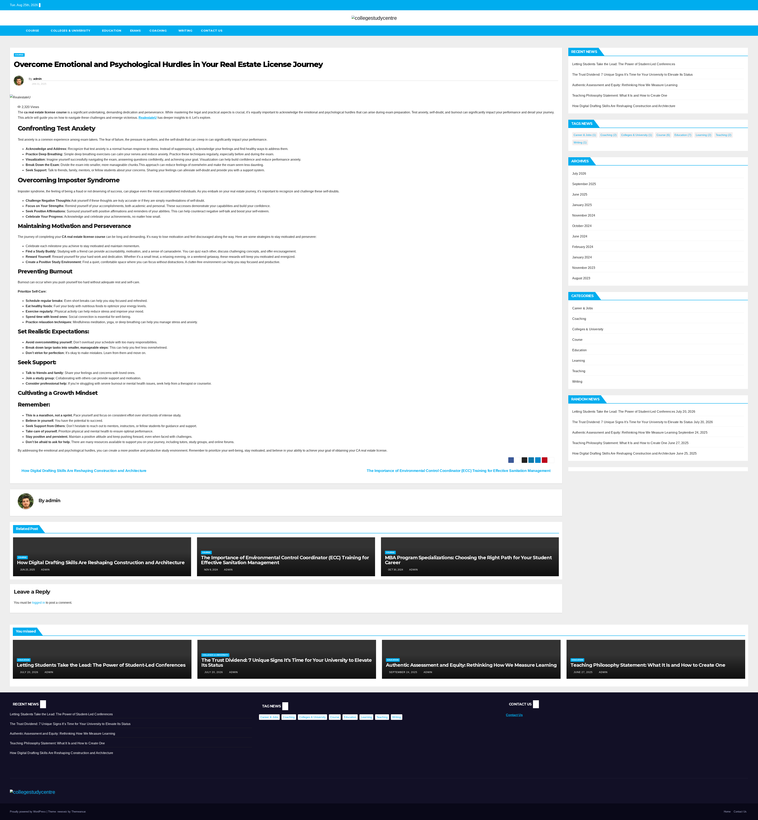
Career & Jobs (585, 135)
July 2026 (579, 173)
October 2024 (582, 226)
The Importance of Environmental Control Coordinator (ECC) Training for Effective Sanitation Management (459, 471)
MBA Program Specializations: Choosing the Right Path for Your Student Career (468, 560)
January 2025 (582, 205)
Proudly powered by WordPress (28, 811)
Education (111, 30)
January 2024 (582, 257)
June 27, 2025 (583, 672)
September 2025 (584, 184)
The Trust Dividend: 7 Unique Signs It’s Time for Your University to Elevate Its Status (632, 74)
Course (33, 30)
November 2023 (583, 267)
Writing (185, 30)
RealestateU (148, 117)
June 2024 (579, 236)
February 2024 (582, 247)
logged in (38, 602)
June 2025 (579, 194)
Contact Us (211, 30)
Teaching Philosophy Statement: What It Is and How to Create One (619, 95)
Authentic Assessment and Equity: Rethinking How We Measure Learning (624, 85)
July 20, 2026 (29, 672)
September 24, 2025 (403, 672)
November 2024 (583, 215)
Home (727, 811)
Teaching (723, 135)
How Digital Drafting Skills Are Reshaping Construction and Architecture (83, 471)
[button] (745, 30)
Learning (703, 135)
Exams (135, 30)
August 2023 (581, 278)
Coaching (158, 30)
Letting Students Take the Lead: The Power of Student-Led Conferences (623, 64)
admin (37, 79)
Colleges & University (71, 30)
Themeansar (78, 811)
